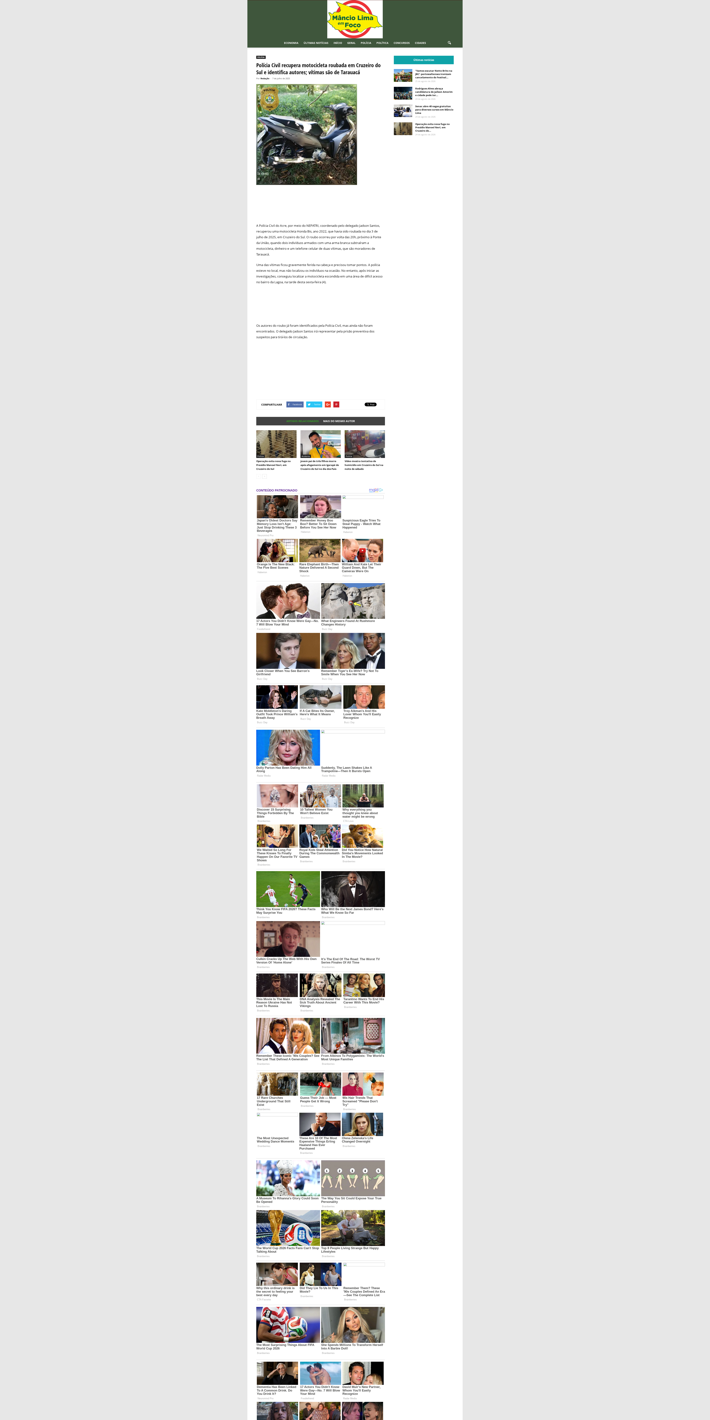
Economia (291, 43)
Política (382, 43)
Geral (351, 43)
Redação (265, 78)
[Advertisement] (320, 206)
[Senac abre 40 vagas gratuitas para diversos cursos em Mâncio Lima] (403, 111)
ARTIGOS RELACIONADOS (302, 421)
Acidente (306, 456)
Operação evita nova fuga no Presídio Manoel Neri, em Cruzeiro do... (432, 127)
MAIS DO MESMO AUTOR (339, 421)
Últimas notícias (316, 43)
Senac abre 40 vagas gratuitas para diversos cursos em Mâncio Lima (434, 110)
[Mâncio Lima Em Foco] (355, 19)
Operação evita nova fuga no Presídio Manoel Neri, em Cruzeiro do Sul (273, 465)
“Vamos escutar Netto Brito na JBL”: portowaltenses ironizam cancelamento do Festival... (433, 74)
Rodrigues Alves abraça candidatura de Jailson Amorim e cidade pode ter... (434, 92)
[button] (449, 43)
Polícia (366, 43)
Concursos (402, 43)
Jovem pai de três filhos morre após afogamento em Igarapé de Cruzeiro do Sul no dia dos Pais (319, 465)
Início (338, 43)
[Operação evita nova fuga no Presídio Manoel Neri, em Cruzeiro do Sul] (276, 444)
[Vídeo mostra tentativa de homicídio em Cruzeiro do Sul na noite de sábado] (365, 444)
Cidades (420, 43)
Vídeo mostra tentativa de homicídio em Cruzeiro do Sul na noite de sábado (364, 465)
